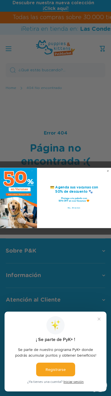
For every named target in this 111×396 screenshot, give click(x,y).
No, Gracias (74, 208)
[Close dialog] (108, 171)
